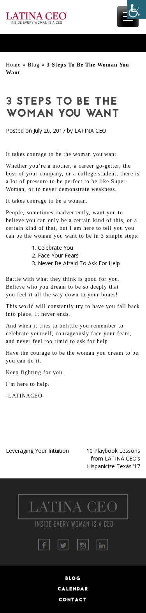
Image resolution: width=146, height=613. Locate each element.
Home (13, 65)
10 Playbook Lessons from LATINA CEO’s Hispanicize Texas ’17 (113, 458)
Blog (34, 65)
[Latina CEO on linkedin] (102, 544)
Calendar (73, 588)
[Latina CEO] (36, 16)
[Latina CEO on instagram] (83, 544)
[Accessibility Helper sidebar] (136, 9)
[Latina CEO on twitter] (63, 544)
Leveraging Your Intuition (37, 450)
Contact (73, 599)
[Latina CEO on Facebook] (44, 544)
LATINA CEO (90, 130)
